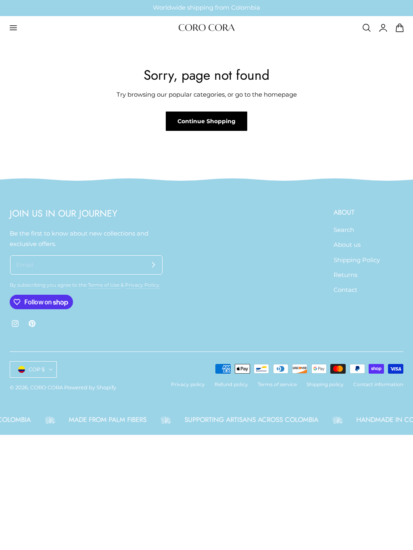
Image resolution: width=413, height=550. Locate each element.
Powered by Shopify (90, 388)
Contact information (378, 384)
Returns (345, 275)
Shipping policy (325, 384)
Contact (345, 290)
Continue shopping (206, 121)
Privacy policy (188, 384)
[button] (13, 28)
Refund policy (231, 384)
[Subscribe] (153, 264)
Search (344, 230)
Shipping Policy (357, 259)
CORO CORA (46, 388)
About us (347, 244)
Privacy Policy (142, 285)
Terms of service (277, 384)
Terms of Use (104, 285)
